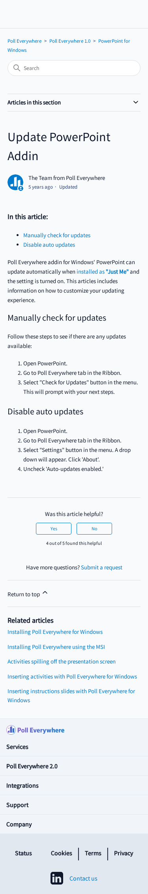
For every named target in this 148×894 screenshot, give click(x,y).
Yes (54, 528)
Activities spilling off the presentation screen (61, 661)
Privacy (123, 853)
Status (23, 853)
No (94, 528)
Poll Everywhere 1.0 (69, 41)
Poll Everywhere (24, 41)
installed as (103, 271)
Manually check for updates (56, 235)
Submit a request (101, 567)
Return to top (24, 594)
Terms (93, 853)
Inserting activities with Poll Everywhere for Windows (72, 676)
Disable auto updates (49, 244)
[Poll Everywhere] (74, 728)
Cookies (61, 853)
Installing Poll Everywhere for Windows (55, 631)
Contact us (83, 878)
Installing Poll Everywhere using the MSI (56, 646)
